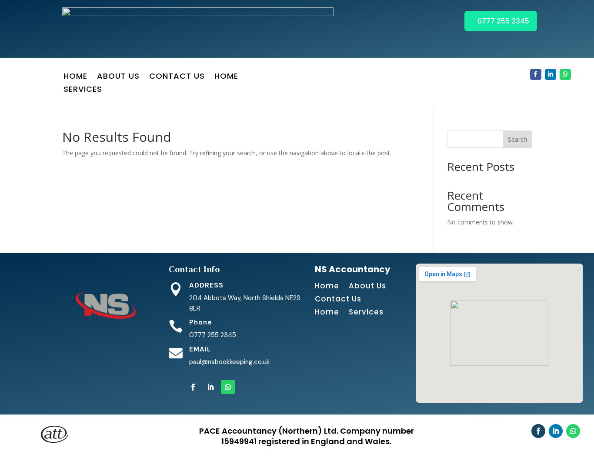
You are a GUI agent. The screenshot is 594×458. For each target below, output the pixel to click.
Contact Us (177, 77)
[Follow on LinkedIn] (550, 74)
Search (517, 139)
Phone (200, 322)
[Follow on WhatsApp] (565, 74)
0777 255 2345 (503, 21)
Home (75, 77)
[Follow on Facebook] (535, 74)
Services (82, 90)
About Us (118, 77)
